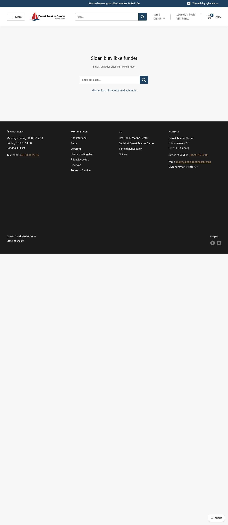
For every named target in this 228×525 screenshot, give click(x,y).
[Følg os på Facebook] (212, 243)
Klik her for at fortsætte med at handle (114, 90)
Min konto (182, 18)
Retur (74, 143)
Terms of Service (80, 170)
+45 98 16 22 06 (29, 155)
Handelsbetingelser (82, 154)
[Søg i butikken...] (144, 80)
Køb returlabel (79, 138)
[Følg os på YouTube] (219, 243)
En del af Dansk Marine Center (136, 143)
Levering (76, 148)
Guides (123, 154)
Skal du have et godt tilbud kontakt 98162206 (114, 3)
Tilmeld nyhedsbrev (130, 148)
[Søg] (142, 17)
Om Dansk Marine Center (133, 138)
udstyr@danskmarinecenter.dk (193, 161)
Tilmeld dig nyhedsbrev (205, 3)
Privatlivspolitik (80, 159)
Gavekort (76, 165)
